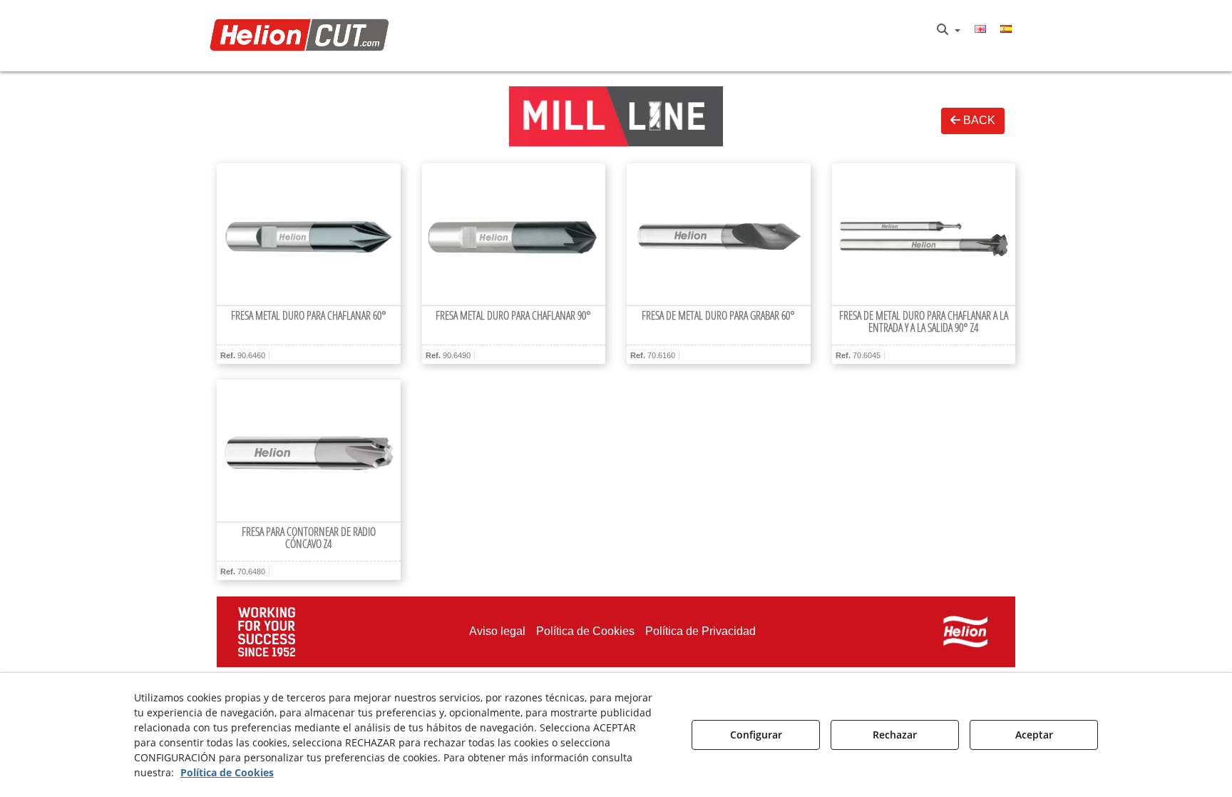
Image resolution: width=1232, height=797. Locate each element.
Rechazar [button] (895, 734)
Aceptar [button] (1034, 734)
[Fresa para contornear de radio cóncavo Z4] (309, 451)
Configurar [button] (756, 734)
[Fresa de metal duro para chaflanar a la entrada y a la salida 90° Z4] (924, 234)
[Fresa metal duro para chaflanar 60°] (309, 234)
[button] (303, 36)
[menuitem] (948, 30)
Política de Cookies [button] (227, 772)
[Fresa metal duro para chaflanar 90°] (514, 234)
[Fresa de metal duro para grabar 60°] (719, 234)
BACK (977, 120)
